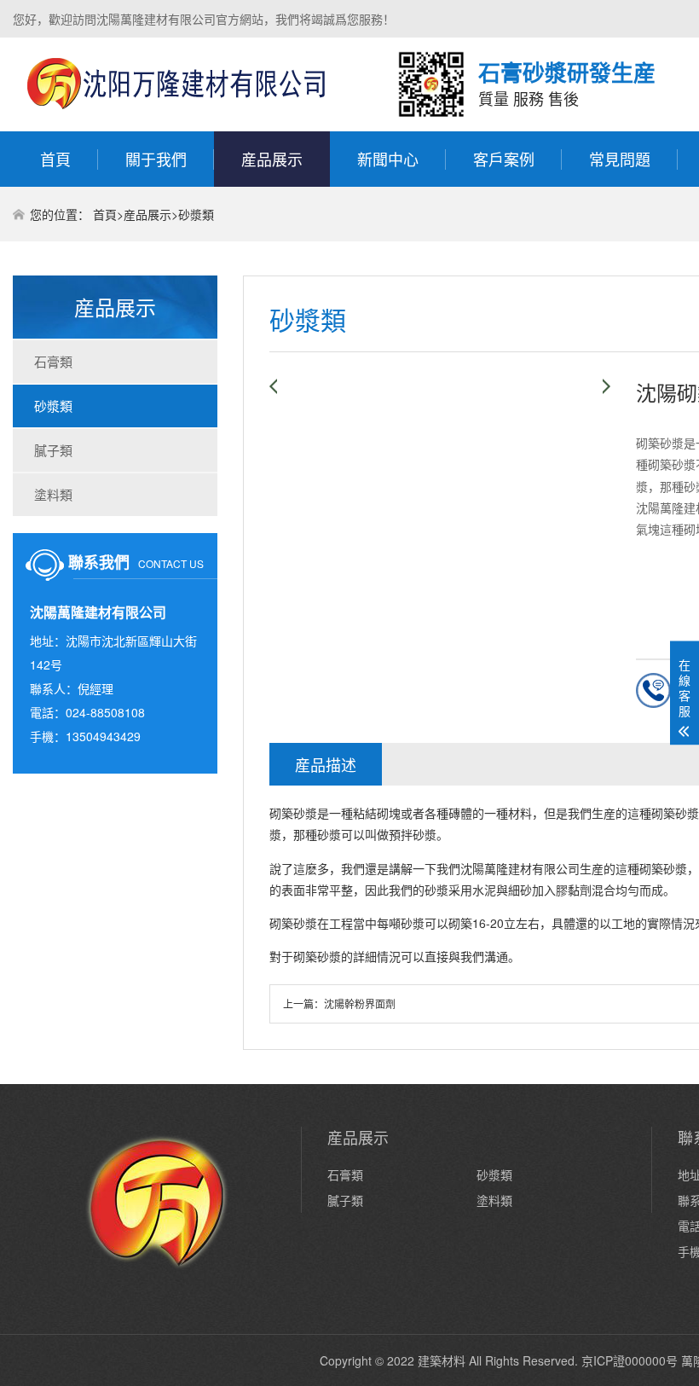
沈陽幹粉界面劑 (360, 1003)
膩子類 (53, 450)
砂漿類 (196, 214)
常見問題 (619, 159)
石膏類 (53, 361)
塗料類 (53, 494)
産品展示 (272, 159)
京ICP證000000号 (629, 1360)
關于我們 (156, 159)
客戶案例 (503, 159)
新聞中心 (388, 159)
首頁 (55, 159)
